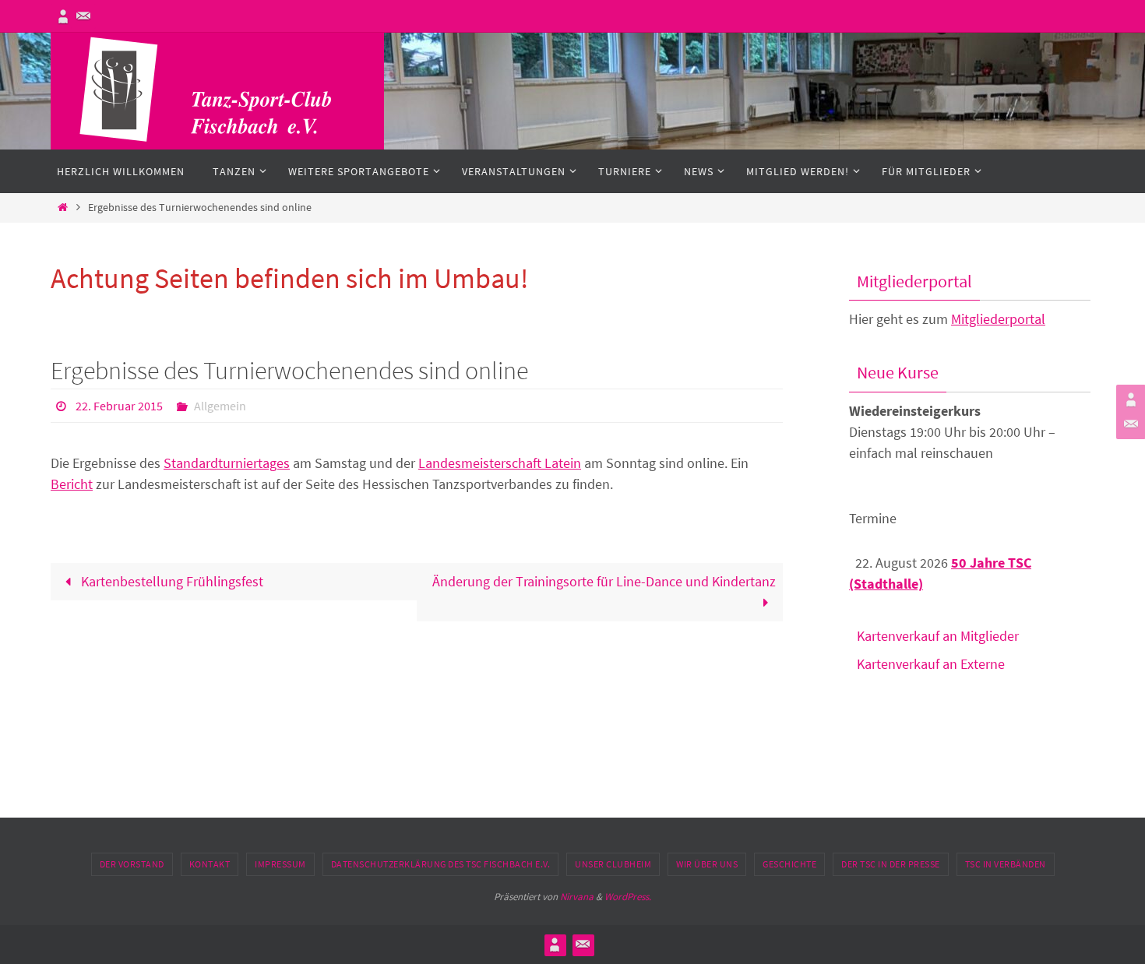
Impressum (280, 864)
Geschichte (789, 864)
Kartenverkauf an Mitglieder (938, 636)
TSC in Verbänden (1005, 864)
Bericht (72, 484)
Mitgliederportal (998, 319)
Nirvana (577, 896)
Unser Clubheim (613, 864)
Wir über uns (707, 864)
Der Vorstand (132, 864)
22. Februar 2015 (119, 405)
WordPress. (627, 896)
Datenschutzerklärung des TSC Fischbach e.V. (441, 864)
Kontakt (210, 864)
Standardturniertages (227, 463)
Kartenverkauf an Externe (931, 664)
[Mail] (83, 16)
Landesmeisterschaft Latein (499, 463)
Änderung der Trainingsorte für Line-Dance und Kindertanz (604, 581)
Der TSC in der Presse (890, 864)
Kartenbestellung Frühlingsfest (170, 581)
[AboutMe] (63, 16)
